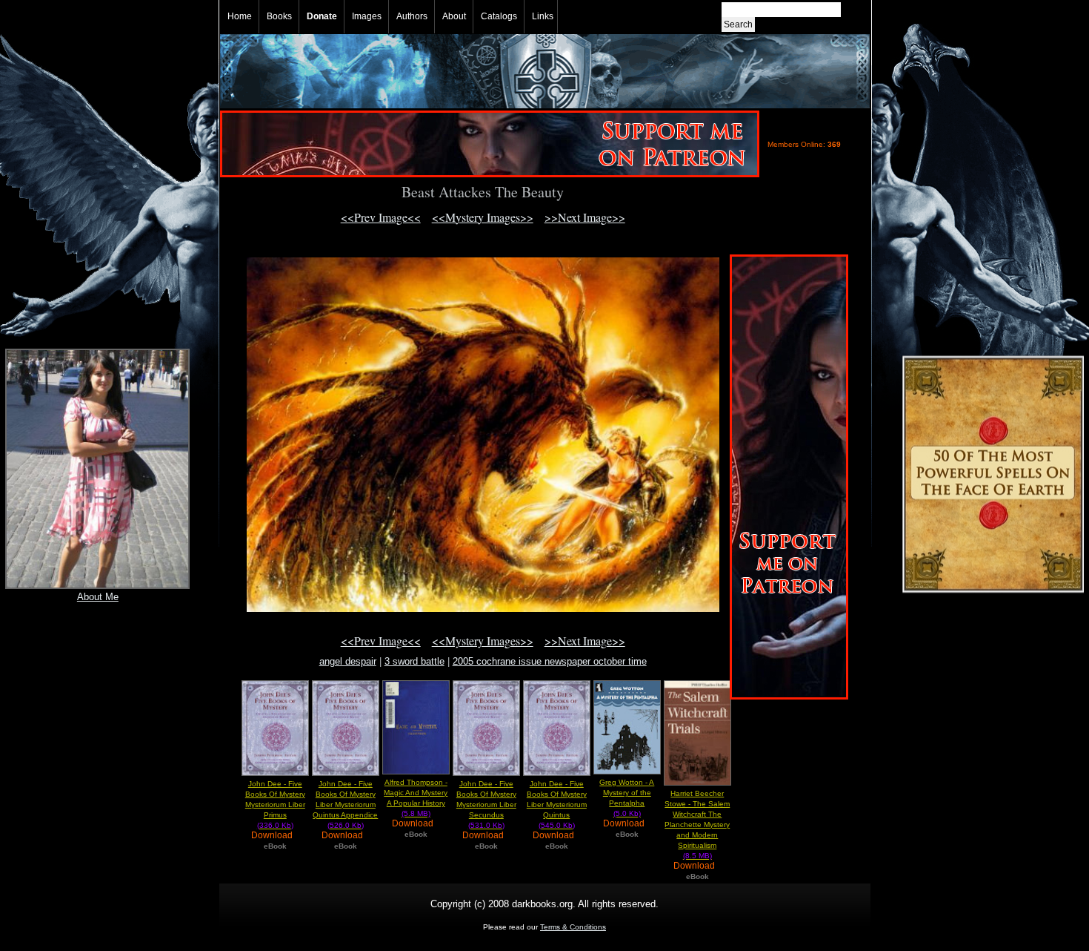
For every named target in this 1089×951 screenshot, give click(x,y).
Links (542, 16)
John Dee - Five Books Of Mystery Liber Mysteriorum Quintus (557, 804)
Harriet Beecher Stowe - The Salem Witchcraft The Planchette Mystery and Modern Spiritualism (697, 824)
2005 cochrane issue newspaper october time (550, 661)
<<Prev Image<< (381, 217)
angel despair (347, 661)
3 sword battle (414, 661)
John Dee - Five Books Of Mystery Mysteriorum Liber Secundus (486, 804)
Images (367, 16)
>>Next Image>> (584, 217)
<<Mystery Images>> (482, 217)
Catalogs (499, 16)
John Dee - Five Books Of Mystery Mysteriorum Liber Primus (275, 804)
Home (239, 16)
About (454, 16)
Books (279, 16)
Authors (411, 16)
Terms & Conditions (573, 927)
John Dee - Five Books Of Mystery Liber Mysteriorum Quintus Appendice (345, 804)
